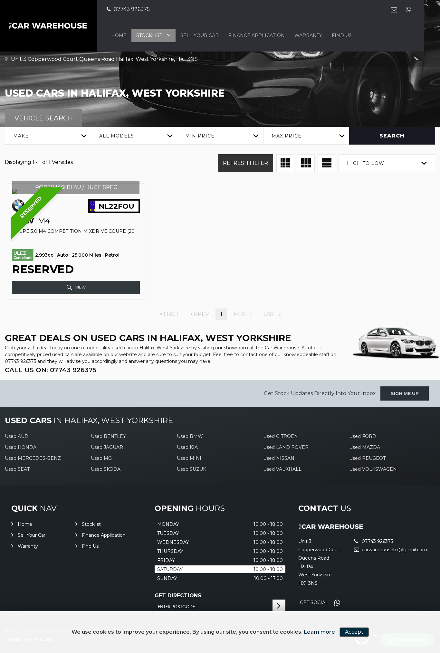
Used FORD (362, 436)
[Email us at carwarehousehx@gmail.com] (393, 9)
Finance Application (256, 35)
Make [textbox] (21, 136)
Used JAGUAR (107, 447)
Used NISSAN (278, 458)
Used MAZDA (364, 447)
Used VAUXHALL (282, 469)
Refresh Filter (245, 163)
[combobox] (48, 136)
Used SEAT (17, 469)
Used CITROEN (280, 436)
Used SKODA (105, 469)
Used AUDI (17, 436)
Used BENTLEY (108, 436)
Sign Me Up (405, 393)
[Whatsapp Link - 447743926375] (408, 9)
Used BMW (190, 436)
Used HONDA (20, 447)
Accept (354, 632)
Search (392, 136)
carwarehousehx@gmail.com (393, 550)
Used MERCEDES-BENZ (33, 458)
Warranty (308, 35)
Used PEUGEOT (367, 458)
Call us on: (50, 370)
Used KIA (187, 447)
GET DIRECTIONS (178, 595)
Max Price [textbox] (286, 136)
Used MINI (189, 458)
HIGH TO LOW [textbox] (365, 163)
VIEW (80, 287)
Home (119, 35)
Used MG (101, 458)
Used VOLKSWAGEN (373, 469)
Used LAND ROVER (286, 447)
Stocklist (149, 35)
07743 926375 (131, 9)
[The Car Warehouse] (331, 528)
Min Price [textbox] (200, 136)
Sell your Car (199, 35)
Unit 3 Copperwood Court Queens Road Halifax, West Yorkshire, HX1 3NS (104, 59)
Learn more (319, 632)
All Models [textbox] (116, 136)
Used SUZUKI (192, 469)
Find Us (342, 35)
